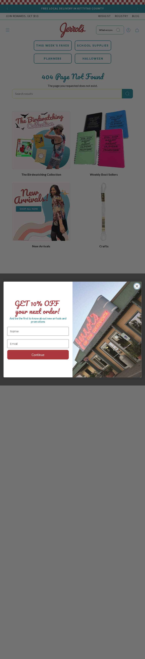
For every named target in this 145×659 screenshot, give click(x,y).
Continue (38, 355)
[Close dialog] (137, 286)
